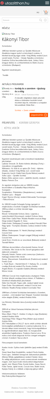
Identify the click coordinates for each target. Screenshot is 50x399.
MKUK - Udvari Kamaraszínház (27, 95)
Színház (18, 110)
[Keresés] (40, 20)
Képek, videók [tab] (11, 128)
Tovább (5, 75)
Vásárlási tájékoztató (35, 392)
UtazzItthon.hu (15, 3)
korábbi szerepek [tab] (29, 122)
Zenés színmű (29, 110)
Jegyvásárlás (37, 115)
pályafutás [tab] (8, 122)
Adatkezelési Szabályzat (14, 392)
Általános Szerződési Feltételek (23, 388)
